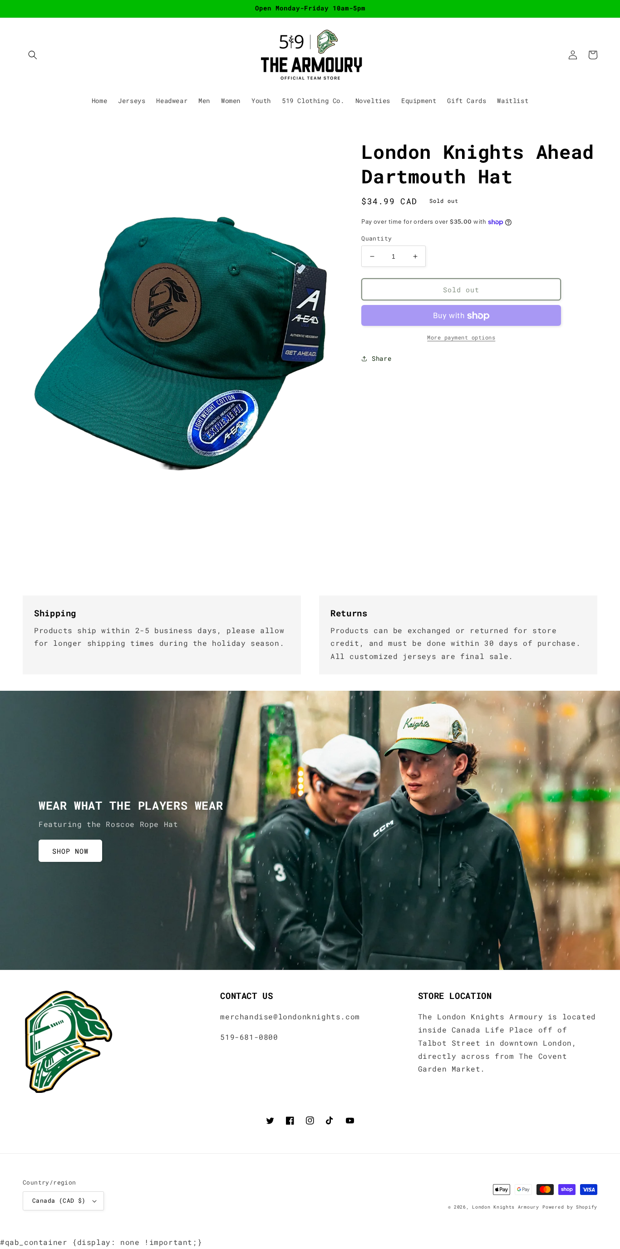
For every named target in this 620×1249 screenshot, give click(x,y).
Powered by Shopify (569, 1207)
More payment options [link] (461, 337)
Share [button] (381, 358)
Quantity (376, 238)
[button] (33, 55)
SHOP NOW (70, 851)
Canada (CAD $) (59, 1200)
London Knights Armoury (505, 1207)
